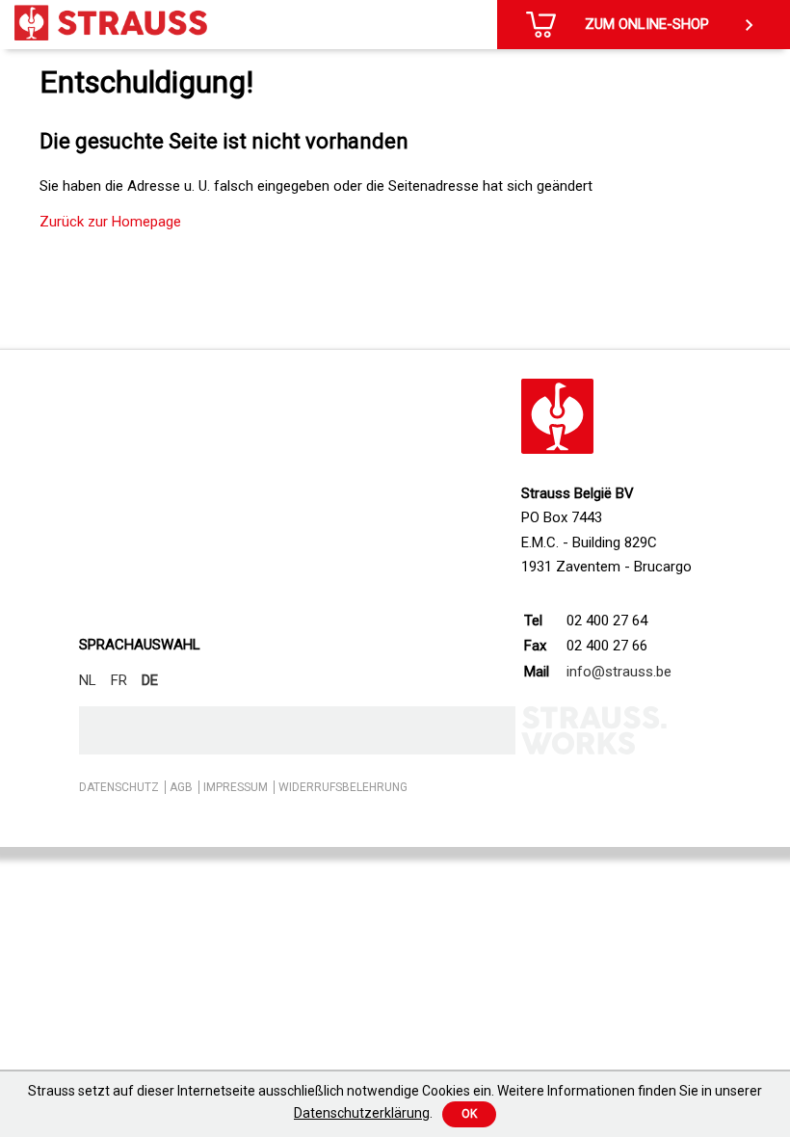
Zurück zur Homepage (110, 221)
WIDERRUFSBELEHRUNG (343, 787)
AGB (181, 787)
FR (119, 680)
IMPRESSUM (235, 787)
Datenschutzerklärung (362, 1113)
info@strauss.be (619, 671)
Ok (469, 1114)
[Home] (110, 22)
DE (150, 680)
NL (87, 680)
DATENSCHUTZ (119, 787)
